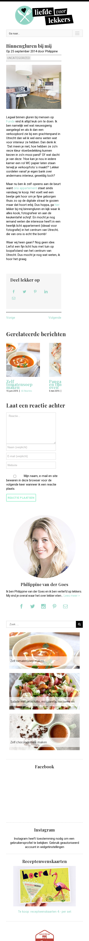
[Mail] (13, 298)
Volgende (54, 318)
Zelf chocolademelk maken (28, 742)
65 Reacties (26, 391)
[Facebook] (13, 291)
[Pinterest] (35, 291)
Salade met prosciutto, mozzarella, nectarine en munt (42, 704)
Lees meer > (72, 595)
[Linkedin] (46, 291)
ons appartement (25, 188)
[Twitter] (24, 291)
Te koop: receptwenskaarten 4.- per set (44, 911)
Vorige (10, 318)
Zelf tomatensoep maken (19, 384)
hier (57, 205)
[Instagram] (43, 606)
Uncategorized (18, 58)
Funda (10, 121)
